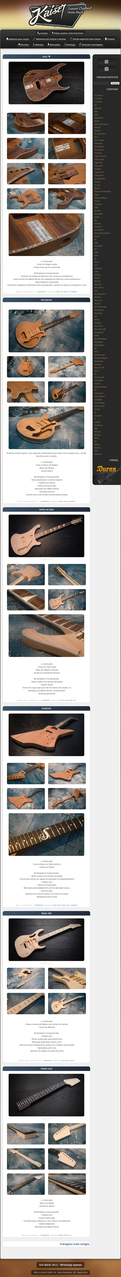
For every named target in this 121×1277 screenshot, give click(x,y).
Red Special (46, 300)
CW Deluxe (99, 175)
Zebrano (98, 454)
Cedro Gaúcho (57, 905)
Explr (68, 905)
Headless (99, 213)
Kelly (97, 261)
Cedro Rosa (69, 700)
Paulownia (99, 332)
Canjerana (99, 149)
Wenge (97, 434)
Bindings (70, 44)
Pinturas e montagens (92, 44)
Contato (44, 33)
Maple (67, 1060)
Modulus (98, 300)
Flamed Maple (101, 197)
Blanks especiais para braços (86, 39)
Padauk (98, 322)
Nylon (97, 319)
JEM (62, 292)
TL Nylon (98, 415)
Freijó (97, 201)
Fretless (98, 204)
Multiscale (99, 309)
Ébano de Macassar (103, 191)
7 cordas (98, 101)
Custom (57, 292)
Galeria (98, 210)
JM (96, 249)
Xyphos (98, 447)
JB (95, 239)
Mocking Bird (100, 293)
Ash (96, 111)
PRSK (97, 335)
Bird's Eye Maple (102, 124)
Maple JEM (46, 913)
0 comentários (41, 292)
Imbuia (98, 223)
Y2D (96, 450)
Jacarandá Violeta (102, 233)
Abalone (98, 108)
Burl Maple (99, 140)
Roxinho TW (99, 367)
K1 (96, 258)
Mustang (98, 313)
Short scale (99, 377)
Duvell (97, 185)
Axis (96, 114)
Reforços (39, 44)
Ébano (61, 501)
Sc (96, 373)
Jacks (97, 236)
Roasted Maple (101, 357)
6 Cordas (98, 98)
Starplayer (99, 393)
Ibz (96, 220)
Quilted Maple (101, 338)
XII (96, 441)
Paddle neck (46, 1068)
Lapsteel (98, 268)
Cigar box (98, 162)
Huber (97, 217)
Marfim (98, 281)
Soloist (97, 383)
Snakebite (46, 708)
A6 (96, 104)
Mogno (66, 292)
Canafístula (99, 146)
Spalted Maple (101, 386)
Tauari (97, 409)
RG (69, 292)
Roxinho (98, 364)
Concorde (99, 165)
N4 (96, 316)
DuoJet (97, 181)
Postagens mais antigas (74, 1244)
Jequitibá (98, 245)
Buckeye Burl (100, 133)
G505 (96, 207)
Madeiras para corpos (18, 39)
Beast (97, 120)
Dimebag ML (100, 178)
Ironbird (98, 226)
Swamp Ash (99, 406)
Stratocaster (100, 402)
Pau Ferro (99, 325)
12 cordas (99, 95)
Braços (97, 127)
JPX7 (96, 255)
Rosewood (74, 292)
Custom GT (99, 172)
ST (68, 1235)
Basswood (99, 117)
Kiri (96, 265)
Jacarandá (99, 229)
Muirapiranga (100, 306)
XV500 (97, 444)
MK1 (96, 290)
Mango (97, 274)
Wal (96, 428)
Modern (98, 297)
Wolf (96, 438)
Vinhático (99, 425)
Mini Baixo (99, 287)
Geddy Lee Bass (46, 509)
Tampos (111, 39)
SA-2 (96, 370)
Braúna (98, 130)
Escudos (24, 44)
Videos (97, 422)
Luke (97, 271)
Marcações (54, 44)
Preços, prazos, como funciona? (68, 33)
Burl (96, 136)
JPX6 (96, 252)
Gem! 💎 (46, 56)
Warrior (98, 431)
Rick (74, 700)
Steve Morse (100, 396)
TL (70, 1235)
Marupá (71, 1060)
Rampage (99, 341)
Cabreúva (99, 143)
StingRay (98, 399)
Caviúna (62, 700)
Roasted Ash (100, 354)
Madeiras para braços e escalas (51, 39)
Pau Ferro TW (100, 329)
